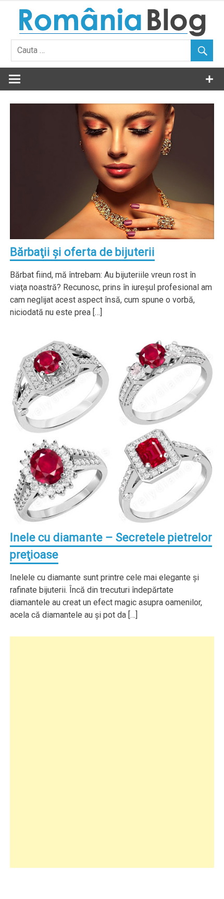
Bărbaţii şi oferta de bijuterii (82, 251)
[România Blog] (112, 33)
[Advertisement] (112, 752)
